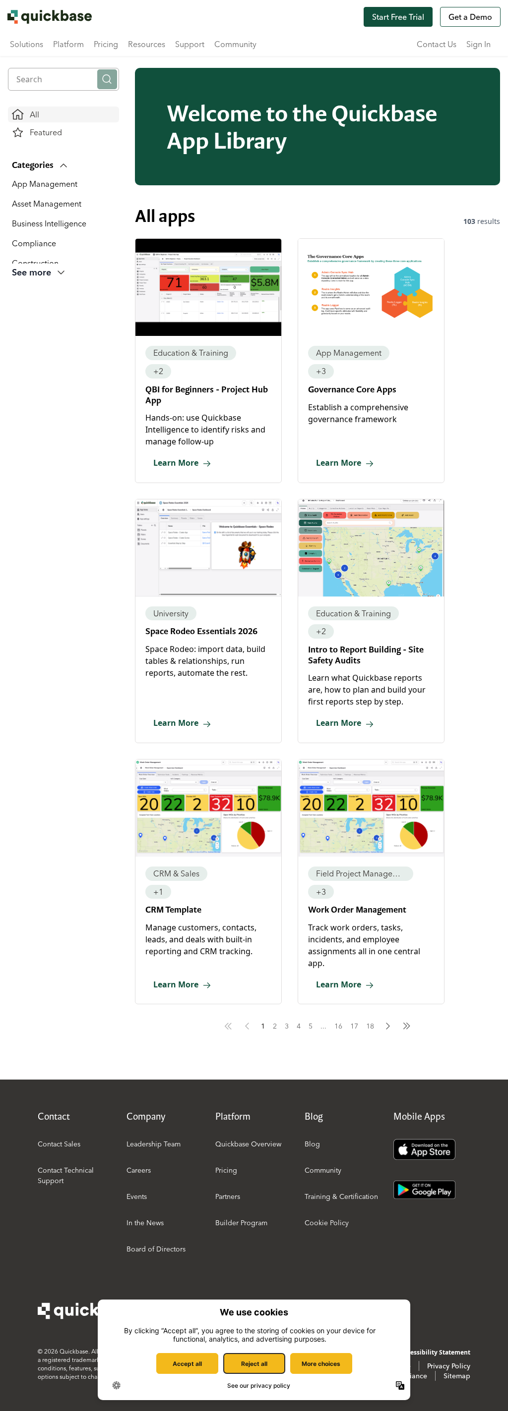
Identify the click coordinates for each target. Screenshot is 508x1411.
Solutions (26, 44)
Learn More (175, 462)
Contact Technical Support (66, 1175)
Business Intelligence (49, 223)
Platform (68, 44)
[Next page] (388, 1026)
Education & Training (190, 353)
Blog (312, 1144)
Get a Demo (470, 17)
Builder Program (241, 1222)
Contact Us (436, 44)
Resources (146, 44)
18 (370, 1026)
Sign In (478, 44)
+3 (321, 371)
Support (189, 44)
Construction (35, 263)
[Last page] (407, 1026)
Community (235, 44)
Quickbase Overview (248, 1144)
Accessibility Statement (435, 1352)
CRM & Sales (176, 873)
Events (137, 1196)
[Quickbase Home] (87, 1311)
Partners (227, 1196)
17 (354, 1026)
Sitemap (457, 1375)
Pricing (106, 44)
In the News (145, 1222)
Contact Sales (59, 1144)
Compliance (34, 243)
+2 (158, 371)
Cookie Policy (327, 1222)
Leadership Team (154, 1144)
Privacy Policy (448, 1365)
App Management (44, 184)
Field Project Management (360, 873)
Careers (139, 1170)
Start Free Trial (398, 17)
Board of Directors (156, 1249)
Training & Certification (341, 1196)
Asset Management (46, 204)
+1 (158, 892)
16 (338, 1026)
